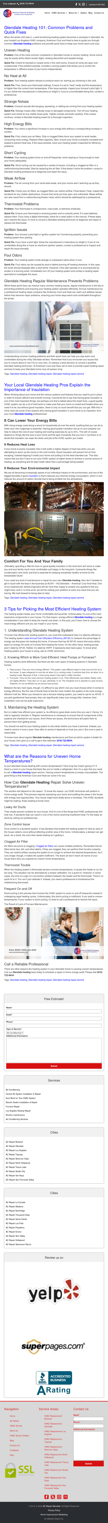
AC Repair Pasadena (15, 1227)
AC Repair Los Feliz (14, 1223)
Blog (90, 12)
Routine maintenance (15, 1114)
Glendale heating (18, 373)
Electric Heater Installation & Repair (21, 1102)
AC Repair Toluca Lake (16, 1167)
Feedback (14, 1450)
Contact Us (99, 12)
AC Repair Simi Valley (15, 1235)
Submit (54, 1066)
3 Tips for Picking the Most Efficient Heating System (52, 609)
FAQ (12, 1455)
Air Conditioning (13, 1089)
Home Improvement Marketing (54, 1514)
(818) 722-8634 (26, 3)
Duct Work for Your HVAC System (21, 1098)
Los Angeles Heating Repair (18, 1110)
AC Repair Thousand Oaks (18, 1214)
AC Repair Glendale (14, 1146)
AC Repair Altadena (14, 1206)
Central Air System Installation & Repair (23, 1093)
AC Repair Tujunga (14, 1154)
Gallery (83, 12)
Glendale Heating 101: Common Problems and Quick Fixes (48, 29)
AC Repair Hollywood (15, 1240)
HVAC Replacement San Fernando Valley (55, 1486)
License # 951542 (97, 4)
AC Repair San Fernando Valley (20, 1179)
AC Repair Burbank (14, 1141)
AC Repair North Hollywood (18, 1162)
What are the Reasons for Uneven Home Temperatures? (42, 758)
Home (47, 12)
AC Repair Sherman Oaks (17, 1158)
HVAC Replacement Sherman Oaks (53, 1448)
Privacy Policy (54, 1510)
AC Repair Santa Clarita (16, 1219)
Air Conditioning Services (17, 1119)
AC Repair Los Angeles (16, 1150)
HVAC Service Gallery (19, 1435)
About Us (73, 12)
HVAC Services (59, 12)
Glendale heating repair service (68, 373)
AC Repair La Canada (15, 1202)
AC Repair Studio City (15, 1171)
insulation (33, 475)
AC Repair (14, 1420)
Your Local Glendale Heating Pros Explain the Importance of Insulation (47, 387)
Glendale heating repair (40, 373)
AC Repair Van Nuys (15, 1175)
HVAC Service (16, 1425)
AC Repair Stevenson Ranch (18, 1244)
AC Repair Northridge (15, 1210)
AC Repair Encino (14, 1231)
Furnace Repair (13, 1106)
